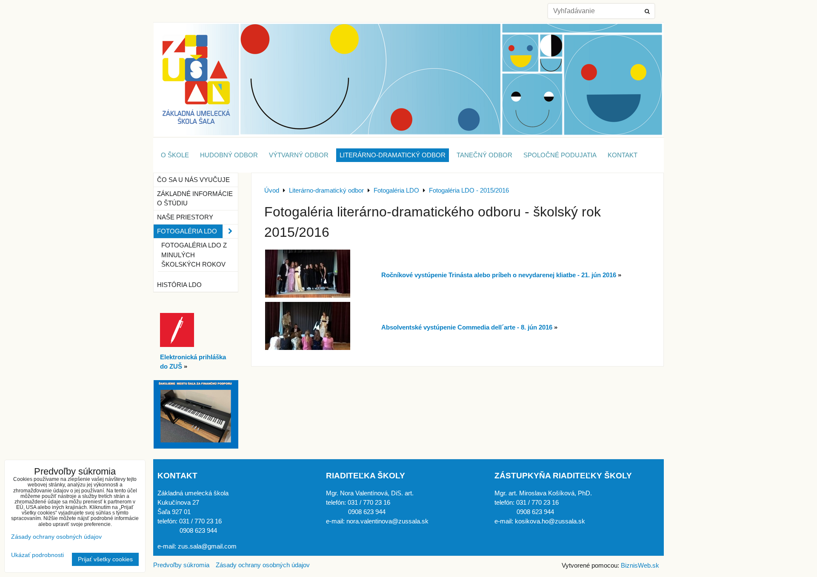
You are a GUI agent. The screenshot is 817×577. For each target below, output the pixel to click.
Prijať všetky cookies (105, 559)
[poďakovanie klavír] (196, 446)
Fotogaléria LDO (187, 231)
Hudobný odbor (229, 155)
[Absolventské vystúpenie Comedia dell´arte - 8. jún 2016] (307, 347)
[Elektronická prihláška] (177, 344)
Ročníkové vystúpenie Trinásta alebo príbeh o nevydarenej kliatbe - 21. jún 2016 (498, 275)
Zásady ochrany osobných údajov (263, 565)
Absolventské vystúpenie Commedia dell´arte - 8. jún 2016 (466, 327)
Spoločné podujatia (560, 155)
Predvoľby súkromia (181, 565)
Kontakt (622, 155)
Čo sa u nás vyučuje (193, 179)
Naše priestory (185, 217)
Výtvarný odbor (299, 155)
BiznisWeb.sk (640, 565)
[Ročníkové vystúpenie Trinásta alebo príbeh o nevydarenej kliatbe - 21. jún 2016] (307, 295)
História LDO (179, 284)
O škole (175, 155)
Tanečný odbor (484, 155)
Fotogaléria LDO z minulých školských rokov (194, 254)
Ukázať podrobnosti (37, 555)
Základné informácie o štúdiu (195, 198)
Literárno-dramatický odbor (393, 155)
